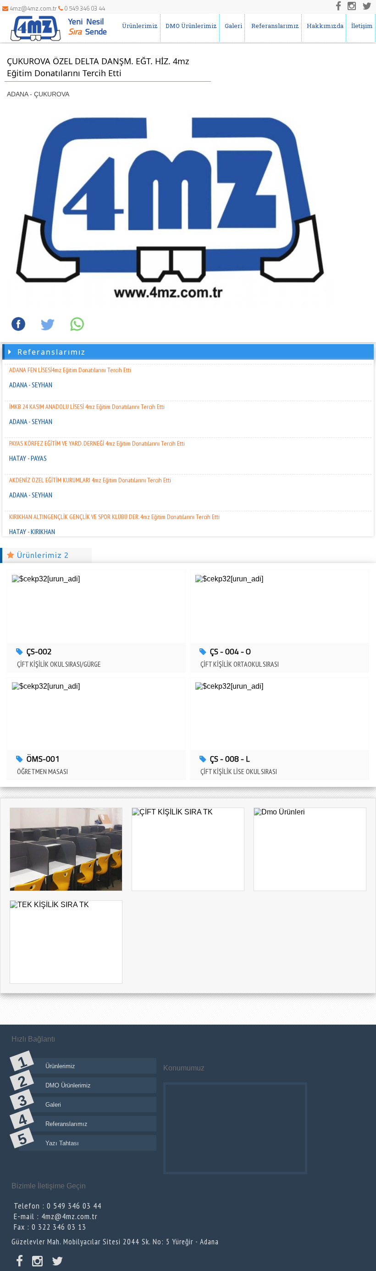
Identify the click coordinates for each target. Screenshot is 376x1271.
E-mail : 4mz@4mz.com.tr (56, 1216)
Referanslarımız (273, 26)
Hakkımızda (323, 26)
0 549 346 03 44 (84, 8)
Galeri (232, 26)
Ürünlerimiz (138, 26)
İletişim (360, 26)
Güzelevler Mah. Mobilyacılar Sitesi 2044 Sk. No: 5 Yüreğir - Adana (115, 1242)
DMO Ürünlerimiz (190, 26)
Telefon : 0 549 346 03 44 (57, 1205)
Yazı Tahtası (62, 1143)
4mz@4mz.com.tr (33, 8)
